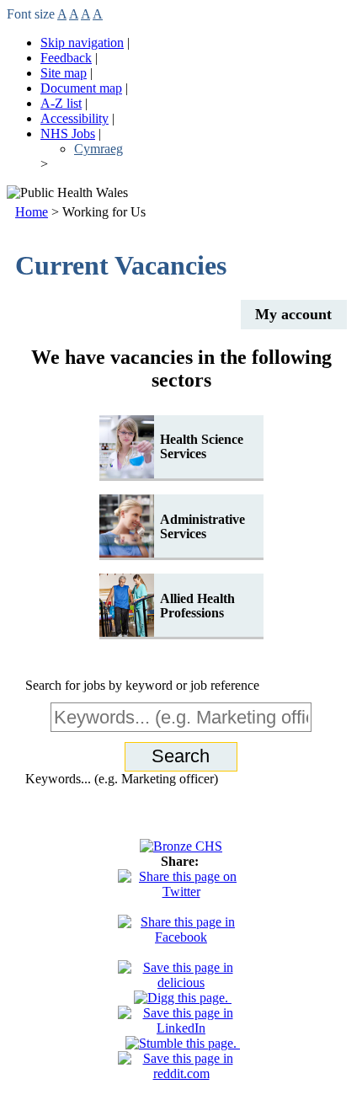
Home (31, 212)
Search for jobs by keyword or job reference (142, 685)
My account (293, 314)
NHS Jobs (67, 133)
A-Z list (61, 103)
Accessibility (74, 118)
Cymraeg (98, 149)
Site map (63, 73)
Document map (81, 88)
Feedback (66, 58)
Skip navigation (82, 42)
